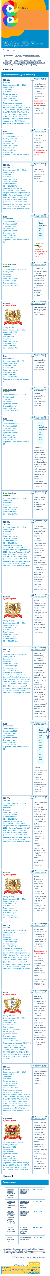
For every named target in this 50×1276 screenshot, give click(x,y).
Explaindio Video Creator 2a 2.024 (11, 1204)
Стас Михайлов (9, 265)
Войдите (18, 56)
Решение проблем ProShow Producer (29, 63)
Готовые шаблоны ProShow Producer (24, 1230)
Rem (5, 132)
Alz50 (5, 992)
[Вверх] (48, 732)
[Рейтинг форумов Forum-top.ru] (34, 1265)
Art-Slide (8, 61)
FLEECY (6, 80)
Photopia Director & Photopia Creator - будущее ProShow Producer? (11, 1217)
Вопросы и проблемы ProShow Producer (29, 1249)
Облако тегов (37, 44)
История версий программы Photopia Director (11, 1193)
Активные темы (9, 50)
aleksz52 (12, 1032)
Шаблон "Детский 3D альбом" (11, 1229)
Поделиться (39, 78)
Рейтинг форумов (18, 1257)
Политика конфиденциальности (16, 46)
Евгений (6, 303)
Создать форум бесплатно (37, 1257)
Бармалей (7, 1118)
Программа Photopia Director (24, 1192)
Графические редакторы (25, 1238)
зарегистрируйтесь (32, 56)
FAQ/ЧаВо (26, 44)
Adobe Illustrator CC (10, 1239)
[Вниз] (48, 739)
